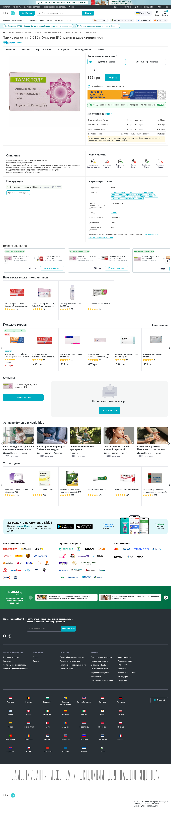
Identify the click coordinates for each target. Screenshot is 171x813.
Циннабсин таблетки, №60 (43, 490)
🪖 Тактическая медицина (122, 20)
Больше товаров (160, 325)
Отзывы (101, 49)
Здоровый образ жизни (127, 673)
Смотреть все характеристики (101, 238)
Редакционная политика (70, 661)
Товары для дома (125, 661)
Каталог (6, 7)
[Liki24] (9, 795)
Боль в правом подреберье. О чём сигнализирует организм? (51, 448)
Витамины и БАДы (55, 20)
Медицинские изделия (100, 673)
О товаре (10, 49)
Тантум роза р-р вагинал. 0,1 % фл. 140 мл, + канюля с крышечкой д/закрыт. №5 (44, 305)
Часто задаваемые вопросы (54, 7)
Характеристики (43, 49)
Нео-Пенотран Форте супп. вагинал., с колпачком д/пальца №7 (98, 355)
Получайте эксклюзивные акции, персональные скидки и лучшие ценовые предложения (50, 620)
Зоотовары (122, 669)
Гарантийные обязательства (72, 657)
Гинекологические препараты (48, 32)
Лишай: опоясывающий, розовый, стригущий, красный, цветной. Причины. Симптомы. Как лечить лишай (119, 448)
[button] (107, 62)
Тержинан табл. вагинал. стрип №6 (153, 355)
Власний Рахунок (123, 7)
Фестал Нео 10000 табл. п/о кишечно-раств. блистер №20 (17, 355)
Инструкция (63, 49)
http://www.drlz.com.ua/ (150, 234)
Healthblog (163, 7)
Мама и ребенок (124, 657)
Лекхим (19, 42)
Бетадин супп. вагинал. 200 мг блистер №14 (126, 355)
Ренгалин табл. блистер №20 (127, 490)
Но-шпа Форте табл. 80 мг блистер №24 (119, 257)
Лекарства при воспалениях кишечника (127, 199)
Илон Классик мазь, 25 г (98, 490)
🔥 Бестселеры (160, 20)
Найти (88, 13)
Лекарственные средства (13, 20)
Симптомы (122, 680)
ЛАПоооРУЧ (123, 665)
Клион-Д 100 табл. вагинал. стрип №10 (71, 355)
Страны (36, 661)
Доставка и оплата (32, 7)
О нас (71, 7)
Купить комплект (52, 268)
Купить (113, 77)
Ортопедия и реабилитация (102, 680)
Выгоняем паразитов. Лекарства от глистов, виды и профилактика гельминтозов (152, 448)
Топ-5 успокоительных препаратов (82, 448)
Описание (25, 49)
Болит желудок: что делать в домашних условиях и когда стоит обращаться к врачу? (18, 448)
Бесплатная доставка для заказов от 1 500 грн (99, 26)
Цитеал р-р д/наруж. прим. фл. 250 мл (71, 305)
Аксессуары (123, 677)
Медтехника (96, 677)
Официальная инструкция (18, 193)
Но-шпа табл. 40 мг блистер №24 (53, 257)
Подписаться (68, 628)
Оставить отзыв (23, 397)
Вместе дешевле (83, 49)
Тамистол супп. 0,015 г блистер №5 (22, 257)
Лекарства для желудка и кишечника (142, 197)
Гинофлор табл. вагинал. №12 (100, 304)
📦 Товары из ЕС (100, 20)
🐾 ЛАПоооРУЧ (143, 20)
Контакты (17, 7)
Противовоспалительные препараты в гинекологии (132, 193)
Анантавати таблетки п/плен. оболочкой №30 (17, 491)
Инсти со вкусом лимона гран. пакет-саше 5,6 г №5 (70, 491)
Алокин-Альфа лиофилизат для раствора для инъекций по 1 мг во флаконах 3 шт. (154, 491)
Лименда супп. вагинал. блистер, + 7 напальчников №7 (16, 305)
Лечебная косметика (99, 669)
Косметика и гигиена (35, 20)
